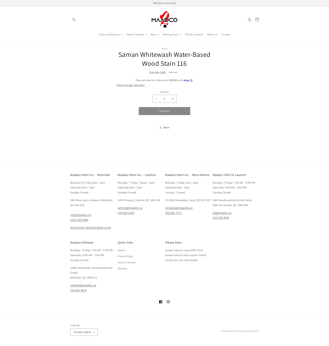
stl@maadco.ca (222, 213)
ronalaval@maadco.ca (178, 208)
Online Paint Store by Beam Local (90, 227)
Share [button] (166, 127)
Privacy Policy (125, 256)
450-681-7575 (173, 213)
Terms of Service (127, 262)
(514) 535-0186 (79, 220)
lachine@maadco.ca (130, 208)
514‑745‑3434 (221, 217)
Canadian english (82, 332)
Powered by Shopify (250, 331)
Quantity (164, 91)
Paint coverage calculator (131, 84)
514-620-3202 (126, 213)
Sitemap (122, 268)
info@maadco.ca (80, 215)
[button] (74, 19)
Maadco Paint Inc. (234, 331)
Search (121, 250)
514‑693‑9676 (78, 290)
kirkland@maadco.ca (83, 285)
